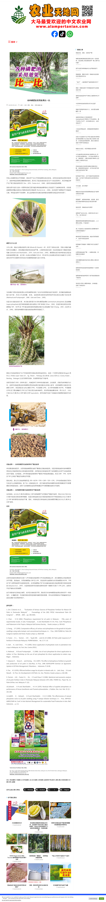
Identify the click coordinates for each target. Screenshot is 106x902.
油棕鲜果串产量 (48, 780)
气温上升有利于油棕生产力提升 (60, 856)
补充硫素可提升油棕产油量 (60, 885)
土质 (30, 780)
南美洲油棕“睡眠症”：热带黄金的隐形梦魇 (38, 856)
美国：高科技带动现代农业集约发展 (38, 886)
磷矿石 (53, 780)
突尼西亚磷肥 (64, 780)
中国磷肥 (18, 780)
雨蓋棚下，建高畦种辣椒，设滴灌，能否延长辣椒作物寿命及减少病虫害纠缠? (87, 200)
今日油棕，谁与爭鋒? (82, 186)
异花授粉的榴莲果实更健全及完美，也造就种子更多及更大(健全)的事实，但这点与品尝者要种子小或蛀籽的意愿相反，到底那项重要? (38, 826)
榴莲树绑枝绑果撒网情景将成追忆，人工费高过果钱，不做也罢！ (87, 222)
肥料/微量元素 (38, 105)
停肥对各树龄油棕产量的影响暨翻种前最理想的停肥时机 (60, 823)
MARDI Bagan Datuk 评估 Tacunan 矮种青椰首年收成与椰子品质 (16, 857)
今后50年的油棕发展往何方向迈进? (86, 103)
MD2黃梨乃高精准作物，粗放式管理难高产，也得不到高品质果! (87, 237)
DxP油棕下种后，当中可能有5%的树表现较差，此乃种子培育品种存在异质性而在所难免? (87, 178)
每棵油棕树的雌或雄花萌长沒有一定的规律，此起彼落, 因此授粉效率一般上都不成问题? (87, 60)
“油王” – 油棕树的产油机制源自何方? (87, 82)
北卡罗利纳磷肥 (25, 780)
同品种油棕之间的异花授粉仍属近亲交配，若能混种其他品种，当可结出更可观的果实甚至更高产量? (87, 168)
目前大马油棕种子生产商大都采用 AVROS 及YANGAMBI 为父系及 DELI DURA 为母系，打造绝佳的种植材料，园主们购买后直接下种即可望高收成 (87, 140)
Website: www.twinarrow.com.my (19, 774)
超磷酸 (13, 782)
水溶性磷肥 (40, 780)
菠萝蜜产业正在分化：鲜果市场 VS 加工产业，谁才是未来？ (87, 214)
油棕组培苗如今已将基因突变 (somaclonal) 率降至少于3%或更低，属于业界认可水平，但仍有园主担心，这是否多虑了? (87, 120)
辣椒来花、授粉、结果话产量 (84, 53)
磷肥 (57, 780)
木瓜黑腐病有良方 (17, 823)
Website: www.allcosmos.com (18, 174)
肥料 (10, 782)
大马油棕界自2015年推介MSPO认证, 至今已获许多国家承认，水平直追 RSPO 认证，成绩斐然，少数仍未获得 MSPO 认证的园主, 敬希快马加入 (87, 157)
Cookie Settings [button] (93, 898)
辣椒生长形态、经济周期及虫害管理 (86, 148)
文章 (21, 105)
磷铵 (60, 780)
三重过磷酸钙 (12, 780)
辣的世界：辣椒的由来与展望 (84, 207)
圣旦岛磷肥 (34, 780)
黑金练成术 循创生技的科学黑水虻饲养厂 (16, 886)
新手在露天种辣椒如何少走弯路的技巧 (86, 68)
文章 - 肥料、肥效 (28, 105)
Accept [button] (101, 898)
